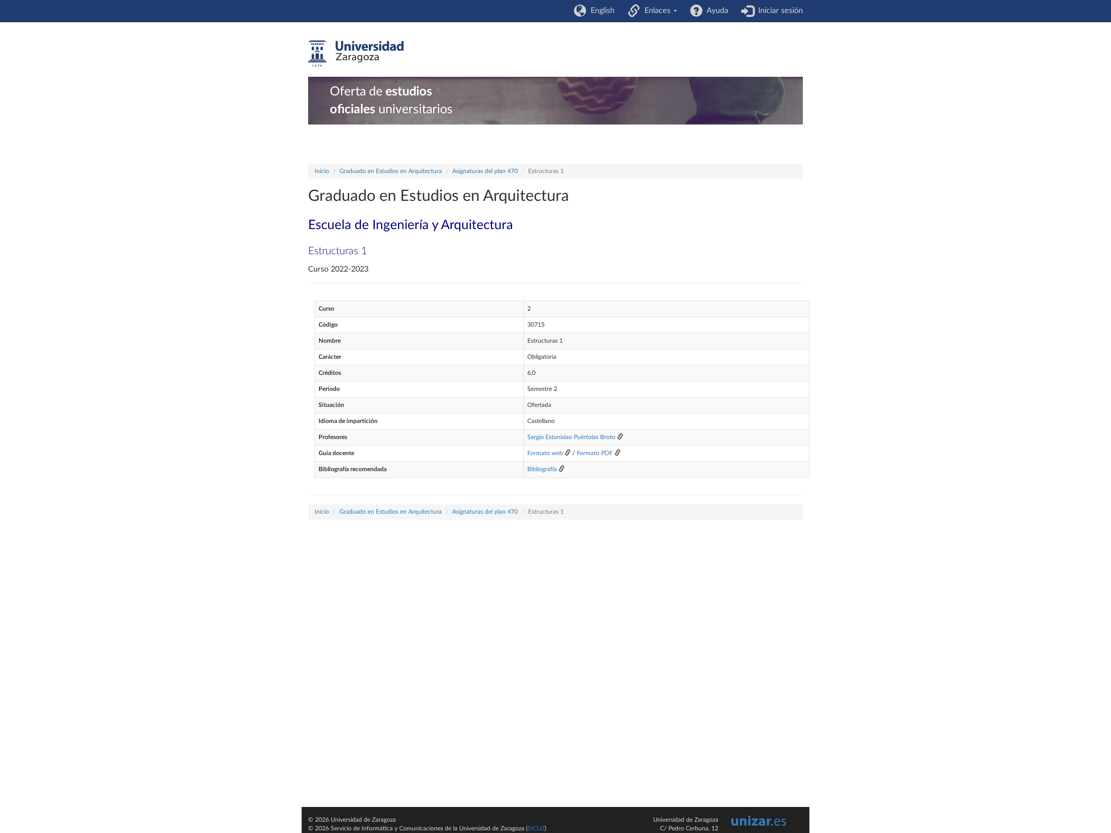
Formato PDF (595, 453)
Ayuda (715, 11)
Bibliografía (542, 469)
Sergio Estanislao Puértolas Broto (571, 437)
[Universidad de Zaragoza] (356, 53)
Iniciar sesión (778, 11)
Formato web (545, 453)
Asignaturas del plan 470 (485, 171)
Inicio (322, 171)
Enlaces (656, 11)
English (600, 11)
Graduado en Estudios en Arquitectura (390, 171)
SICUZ (536, 829)
